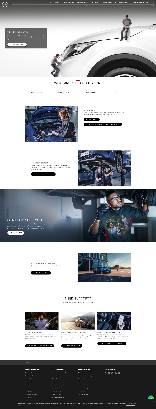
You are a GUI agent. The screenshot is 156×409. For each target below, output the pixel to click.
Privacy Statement (25, 406)
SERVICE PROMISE (16, 233)
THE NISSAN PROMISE (17, 44)
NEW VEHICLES (53, 2)
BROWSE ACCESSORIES (41, 272)
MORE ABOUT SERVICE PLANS (43, 174)
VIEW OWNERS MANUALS (72, 345)
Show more (147, 6)
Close (150, 401)
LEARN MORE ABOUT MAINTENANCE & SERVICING (103, 124)
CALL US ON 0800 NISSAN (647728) (39, 345)
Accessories (91, 93)
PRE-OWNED (94, 2)
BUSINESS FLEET (125, 2)
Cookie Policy (130, 405)
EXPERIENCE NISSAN (140, 2)
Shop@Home (81, 2)
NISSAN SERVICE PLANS (64, 93)
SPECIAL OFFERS (68, 2)
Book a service (37, 93)
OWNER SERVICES (108, 2)
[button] (153, 2)
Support (118, 93)
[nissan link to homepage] (5, 4)
